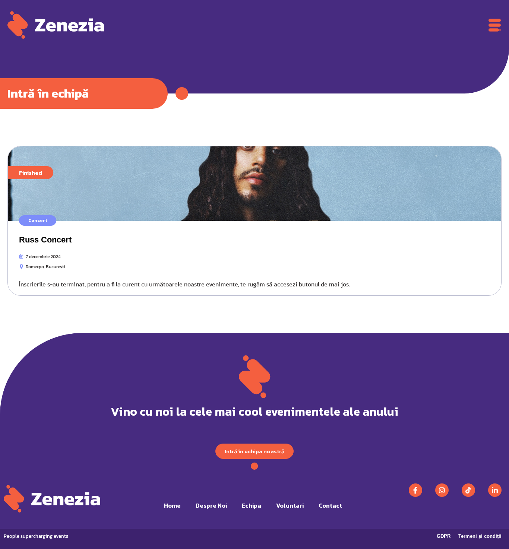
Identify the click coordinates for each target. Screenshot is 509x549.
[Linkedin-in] (495, 490)
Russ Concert (45, 239)
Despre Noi (211, 505)
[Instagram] (442, 490)
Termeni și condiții (480, 536)
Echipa (251, 505)
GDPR (443, 536)
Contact (330, 505)
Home (172, 505)
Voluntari (290, 505)
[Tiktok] (468, 490)
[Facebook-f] (415, 490)
